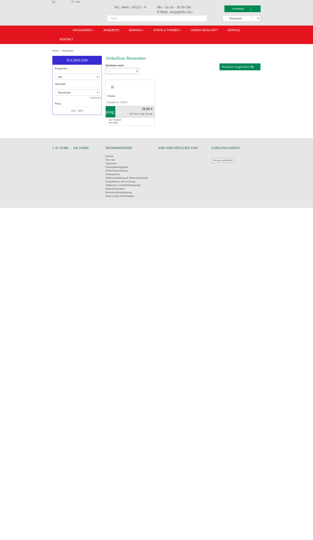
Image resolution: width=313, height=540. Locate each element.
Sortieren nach (115, 65)
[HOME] (61, 30)
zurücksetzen (95, 97)
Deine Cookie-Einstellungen (119, 196)
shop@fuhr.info (181, 12)
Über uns (110, 160)
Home (55, 50)
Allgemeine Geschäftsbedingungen (123, 186)
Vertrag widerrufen (222, 161)
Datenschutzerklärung (116, 171)
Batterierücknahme (115, 189)
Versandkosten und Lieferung (120, 182)
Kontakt (109, 157)
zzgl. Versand (146, 114)
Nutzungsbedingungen (116, 167)
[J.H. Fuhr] (77, 13)
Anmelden (238, 8)
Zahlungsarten (112, 175)
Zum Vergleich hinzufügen (114, 121)
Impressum (111, 164)
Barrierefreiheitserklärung (118, 193)
